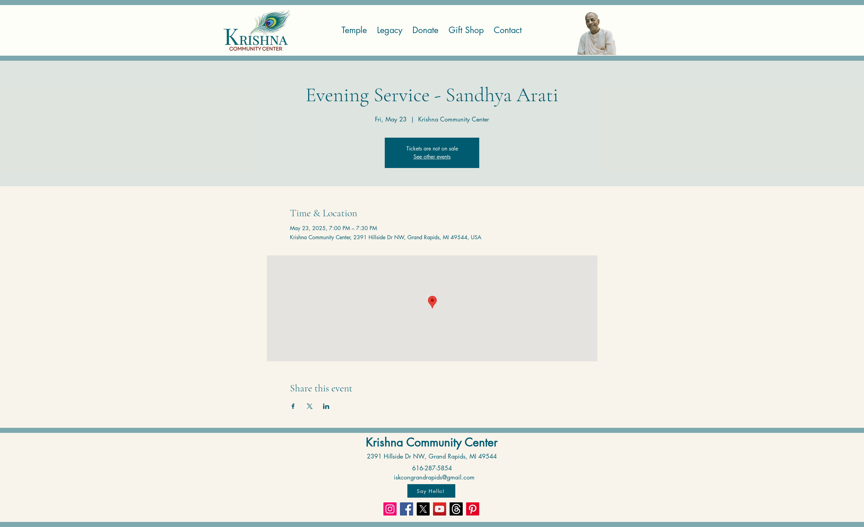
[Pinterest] (472, 509)
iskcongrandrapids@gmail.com (434, 477)
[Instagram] (390, 509)
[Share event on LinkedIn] (326, 406)
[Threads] (456, 509)
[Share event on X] (309, 406)
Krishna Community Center (431, 442)
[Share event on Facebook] (293, 406)
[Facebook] (406, 509)
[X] (423, 509)
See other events (432, 156)
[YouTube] (439, 509)
